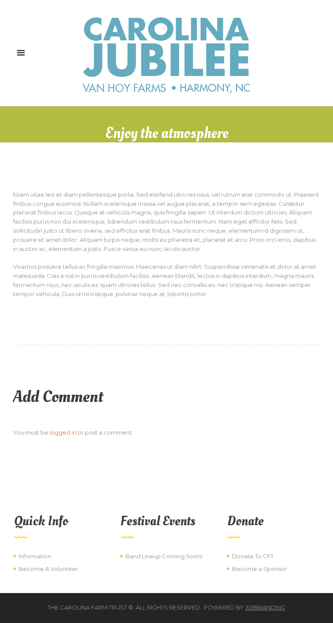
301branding (265, 607)
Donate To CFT (253, 556)
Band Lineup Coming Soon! (163, 556)
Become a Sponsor (259, 568)
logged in (62, 432)
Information (35, 556)
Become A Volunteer (48, 568)
